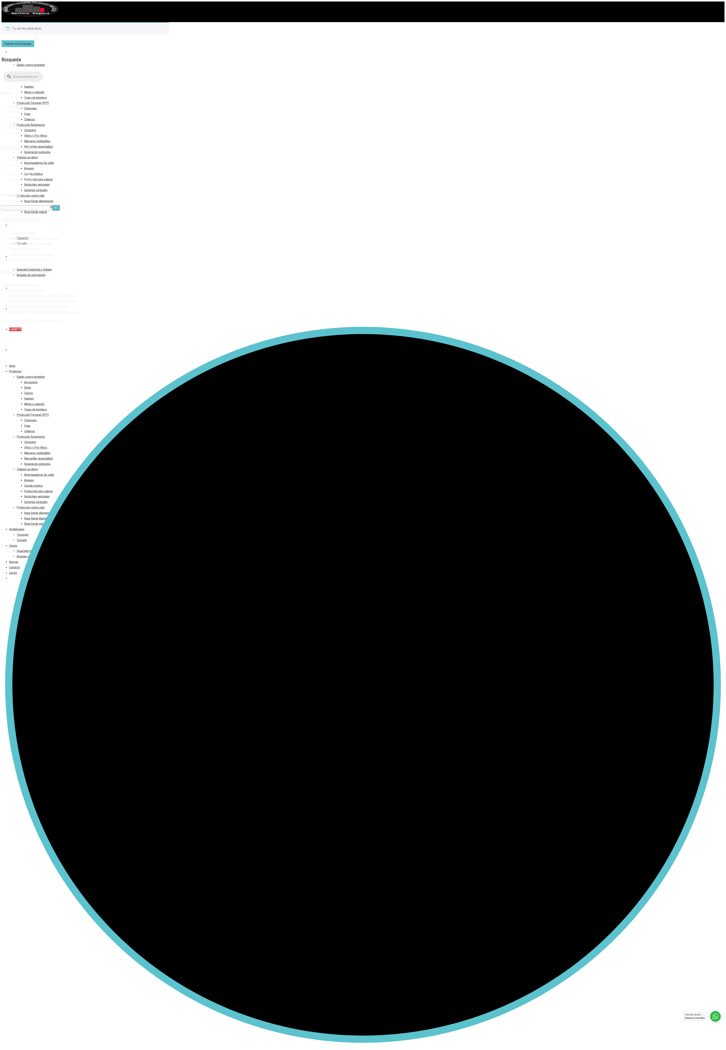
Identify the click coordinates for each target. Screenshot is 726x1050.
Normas (15, 127)
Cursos (14, 122)
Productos (16, 111)
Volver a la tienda (18, 44)
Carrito (14, 105)
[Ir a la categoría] (56, 207)
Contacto (15, 133)
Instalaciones (18, 116)
